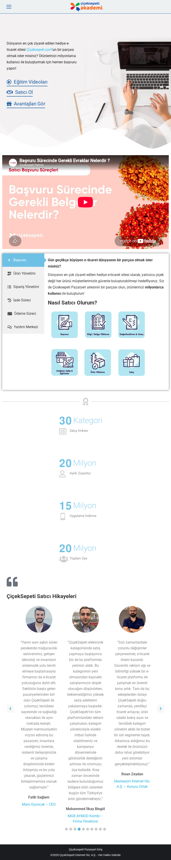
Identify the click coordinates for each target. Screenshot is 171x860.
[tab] (23, 260)
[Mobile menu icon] (8, 6)
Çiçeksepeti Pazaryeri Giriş (85, 849)
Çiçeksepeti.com (39, 49)
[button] (66, 829)
